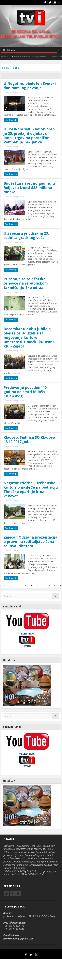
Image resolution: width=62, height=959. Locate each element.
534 (30, 585)
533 (24, 585)
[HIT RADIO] (27, 631)
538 (54, 585)
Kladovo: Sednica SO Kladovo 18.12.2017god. (29, 439)
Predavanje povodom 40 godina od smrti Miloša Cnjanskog (25, 391)
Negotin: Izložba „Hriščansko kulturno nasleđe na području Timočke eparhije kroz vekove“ (31, 489)
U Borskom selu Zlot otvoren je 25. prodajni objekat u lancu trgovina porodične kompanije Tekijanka (29, 135)
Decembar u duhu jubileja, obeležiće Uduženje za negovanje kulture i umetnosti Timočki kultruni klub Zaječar (29, 337)
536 (42, 585)
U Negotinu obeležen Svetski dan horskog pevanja (30, 85)
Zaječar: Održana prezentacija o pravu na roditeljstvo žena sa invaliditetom (30, 541)
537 (48, 585)
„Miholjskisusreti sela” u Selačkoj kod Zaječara (18, 57)
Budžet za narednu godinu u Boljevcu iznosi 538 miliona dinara (29, 187)
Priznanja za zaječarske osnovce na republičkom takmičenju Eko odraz (26, 283)
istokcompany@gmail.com (18, 938)
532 (18, 585)
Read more (10, 120)
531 (12, 585)
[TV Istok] (31, 17)
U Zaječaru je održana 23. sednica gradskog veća (26, 235)
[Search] (55, 596)
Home (5, 67)
